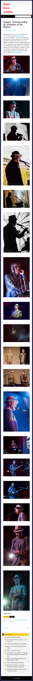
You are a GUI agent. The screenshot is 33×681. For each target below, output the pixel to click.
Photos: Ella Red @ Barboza (14, 637)
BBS (15, 30)
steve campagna (18, 619)
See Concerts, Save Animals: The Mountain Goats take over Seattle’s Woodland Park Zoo (17, 654)
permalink (11, 621)
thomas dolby (25, 619)
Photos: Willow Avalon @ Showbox (15, 662)
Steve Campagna (18, 52)
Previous (5, 628)
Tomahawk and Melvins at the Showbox (16, 643)
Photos (12, 616)
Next (28, 628)
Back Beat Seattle (8, 8)
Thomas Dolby (17, 34)
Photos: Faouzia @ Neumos (14, 650)
